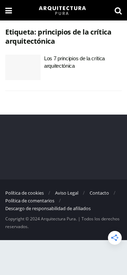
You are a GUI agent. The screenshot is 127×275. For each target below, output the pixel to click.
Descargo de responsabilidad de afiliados (48, 208)
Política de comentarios (29, 200)
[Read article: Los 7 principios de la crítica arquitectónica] (23, 67)
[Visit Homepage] (63, 10)
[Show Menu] (8, 10)
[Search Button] (118, 10)
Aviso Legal (66, 193)
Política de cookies (24, 193)
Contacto (99, 193)
